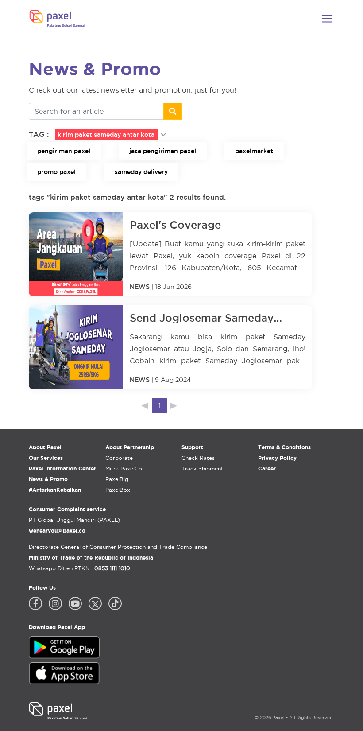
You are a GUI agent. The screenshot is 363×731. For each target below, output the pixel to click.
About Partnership (129, 447)
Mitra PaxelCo (123, 468)
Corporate (119, 458)
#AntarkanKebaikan (55, 490)
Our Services (46, 458)
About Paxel (45, 447)
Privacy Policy (277, 458)
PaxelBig (116, 479)
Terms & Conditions (284, 447)
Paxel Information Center (62, 468)
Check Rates (198, 458)
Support (192, 447)
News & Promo (48, 479)
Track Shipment (202, 468)
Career (267, 468)
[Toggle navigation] (327, 18)
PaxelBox (117, 490)
